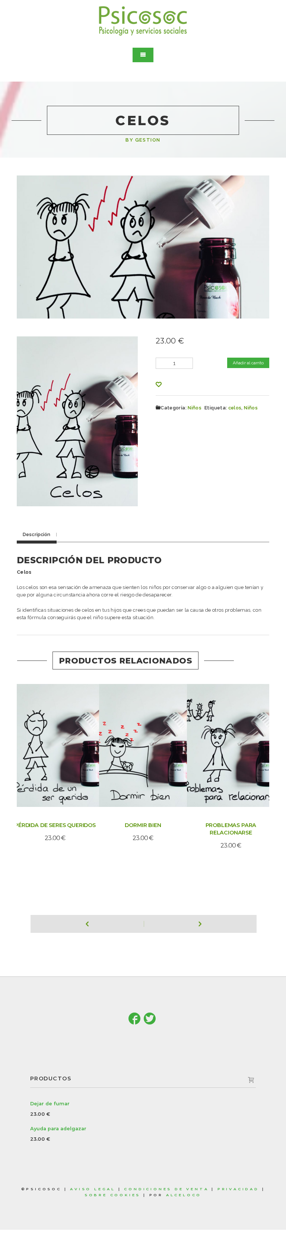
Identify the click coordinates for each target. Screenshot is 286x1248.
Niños (194, 408)
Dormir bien (143, 825)
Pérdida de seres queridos (55, 825)
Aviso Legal (92, 1189)
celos (235, 408)
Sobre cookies (112, 1195)
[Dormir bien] (132, 744)
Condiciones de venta (166, 1189)
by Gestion (143, 140)
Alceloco (183, 1195)
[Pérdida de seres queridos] (44, 744)
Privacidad (238, 1189)
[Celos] (77, 420)
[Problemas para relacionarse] (220, 744)
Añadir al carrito (248, 362)
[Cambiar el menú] (143, 55)
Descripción (36, 534)
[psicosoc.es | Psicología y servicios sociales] (143, 21)
